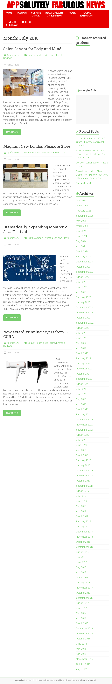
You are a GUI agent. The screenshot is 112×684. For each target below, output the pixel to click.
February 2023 (83, 297)
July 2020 (81, 440)
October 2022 (83, 317)
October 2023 (83, 266)
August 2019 (82, 491)
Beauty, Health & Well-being (41, 55)
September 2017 (84, 598)
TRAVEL (71, 12)
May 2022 (81, 343)
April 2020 (81, 450)
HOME (9, 12)
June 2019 (81, 501)
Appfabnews (13, 55)
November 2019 (84, 475)
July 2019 (81, 496)
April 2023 (81, 292)
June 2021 (81, 394)
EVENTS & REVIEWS (12, 23)
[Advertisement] (92, 109)
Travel (66, 238)
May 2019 (81, 506)
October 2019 (83, 480)
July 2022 (81, 333)
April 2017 (81, 618)
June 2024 (81, 236)
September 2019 (84, 485)
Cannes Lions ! (83, 183)
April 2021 (81, 404)
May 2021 (81, 399)
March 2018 (82, 577)
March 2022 (82, 353)
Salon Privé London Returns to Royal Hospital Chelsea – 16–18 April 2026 (91, 154)
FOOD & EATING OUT (86, 14)
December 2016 (84, 628)
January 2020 (83, 465)
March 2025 (82, 226)
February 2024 (83, 256)
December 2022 (84, 307)
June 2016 (81, 643)
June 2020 (81, 445)
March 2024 (82, 251)
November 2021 (84, 368)
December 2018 (84, 531)
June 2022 (81, 338)
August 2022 (82, 327)
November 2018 (84, 536)
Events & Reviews (37, 152)
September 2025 (84, 215)
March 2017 (82, 623)
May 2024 (81, 241)
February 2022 (83, 358)
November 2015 (84, 659)
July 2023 (81, 282)
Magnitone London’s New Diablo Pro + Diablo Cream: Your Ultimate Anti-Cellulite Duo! (92, 175)
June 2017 (81, 608)
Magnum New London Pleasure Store (36, 146)
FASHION (22, 12)
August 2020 (82, 434)
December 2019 (84, 470)
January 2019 (83, 526)
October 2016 (83, 638)
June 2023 (81, 287)
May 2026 (81, 200)
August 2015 (82, 669)
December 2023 (84, 261)
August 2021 (82, 384)
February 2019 (83, 521)
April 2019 (81, 511)
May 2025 (81, 221)
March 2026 (82, 205)
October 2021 (83, 373)
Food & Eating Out (56, 152)
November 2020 (84, 424)
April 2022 (81, 348)
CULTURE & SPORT (36, 14)
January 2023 (83, 302)
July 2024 (81, 231)
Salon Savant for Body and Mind (32, 48)
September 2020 (84, 429)
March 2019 (82, 516)
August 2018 (82, 552)
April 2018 (81, 572)
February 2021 (83, 414)
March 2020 (82, 455)
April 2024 (81, 246)
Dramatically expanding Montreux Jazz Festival (35, 229)
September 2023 (84, 271)
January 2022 (83, 363)
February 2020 (83, 460)
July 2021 (81, 389)
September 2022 (84, 322)
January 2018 (83, 582)
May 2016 (81, 648)
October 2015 (83, 664)
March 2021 (82, 409)
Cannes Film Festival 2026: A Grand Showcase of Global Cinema (90, 142)
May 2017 (81, 613)
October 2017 (83, 592)
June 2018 (81, 562)
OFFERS (26, 22)
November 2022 (84, 312)
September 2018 (84, 547)
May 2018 (81, 567)
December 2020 (84, 419)
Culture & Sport (35, 238)
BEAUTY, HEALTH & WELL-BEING (54, 14)
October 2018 (83, 541)
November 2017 (84, 587)
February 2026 (83, 210)
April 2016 (81, 654)
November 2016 (84, 633)
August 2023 (82, 277)
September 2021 (84, 378)
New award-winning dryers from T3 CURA (36, 334)
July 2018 (81, 557)
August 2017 (82, 603)
